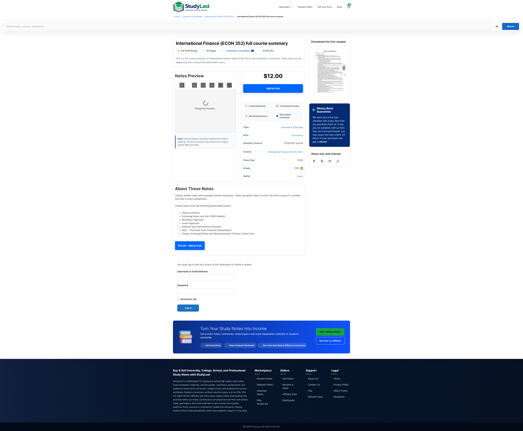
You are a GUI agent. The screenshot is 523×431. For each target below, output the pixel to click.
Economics (297, 135)
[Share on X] (322, 161)
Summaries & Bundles (292, 127)
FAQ (310, 390)
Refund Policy (315, 396)
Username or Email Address (192, 271)
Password (182, 285)
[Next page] (194, 85)
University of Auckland (192, 16)
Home (176, 16)
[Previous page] (182, 85)
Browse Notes (264, 378)
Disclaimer (339, 396)
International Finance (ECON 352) (219, 16)
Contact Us (314, 384)
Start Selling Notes (329, 331)
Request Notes (305, 7)
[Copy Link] (338, 161)
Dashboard (284, 7)
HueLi (300, 176)
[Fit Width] (220, 85)
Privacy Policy (341, 384)
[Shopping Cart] (348, 6)
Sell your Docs (325, 7)
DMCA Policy (341, 390)
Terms (337, 378)
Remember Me (188, 299)
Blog (339, 7)
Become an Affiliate (330, 340)
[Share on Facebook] (314, 161)
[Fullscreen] (229, 85)
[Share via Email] (330, 161)
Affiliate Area (289, 394)
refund (323, 141)
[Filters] (497, 26)
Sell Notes (288, 378)
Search (510, 26)
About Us (313, 378)
